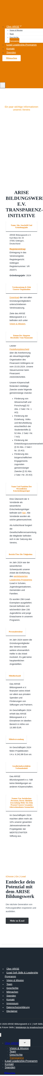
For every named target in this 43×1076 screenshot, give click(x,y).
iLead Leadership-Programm (21, 44)
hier (24, 513)
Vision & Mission (16, 30)
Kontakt (10, 48)
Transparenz (14, 41)
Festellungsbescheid (19, 349)
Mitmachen (11, 58)
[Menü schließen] (0, 1035)
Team (12, 34)
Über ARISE (12, 968)
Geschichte (14, 37)
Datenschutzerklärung (18, 1007)
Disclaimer (11, 1011)
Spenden (11, 52)
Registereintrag (17, 249)
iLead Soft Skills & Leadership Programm (21, 974)
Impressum (12, 1003)
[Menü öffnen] (2, 85)
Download (14, 297)
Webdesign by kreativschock (29, 1027)
